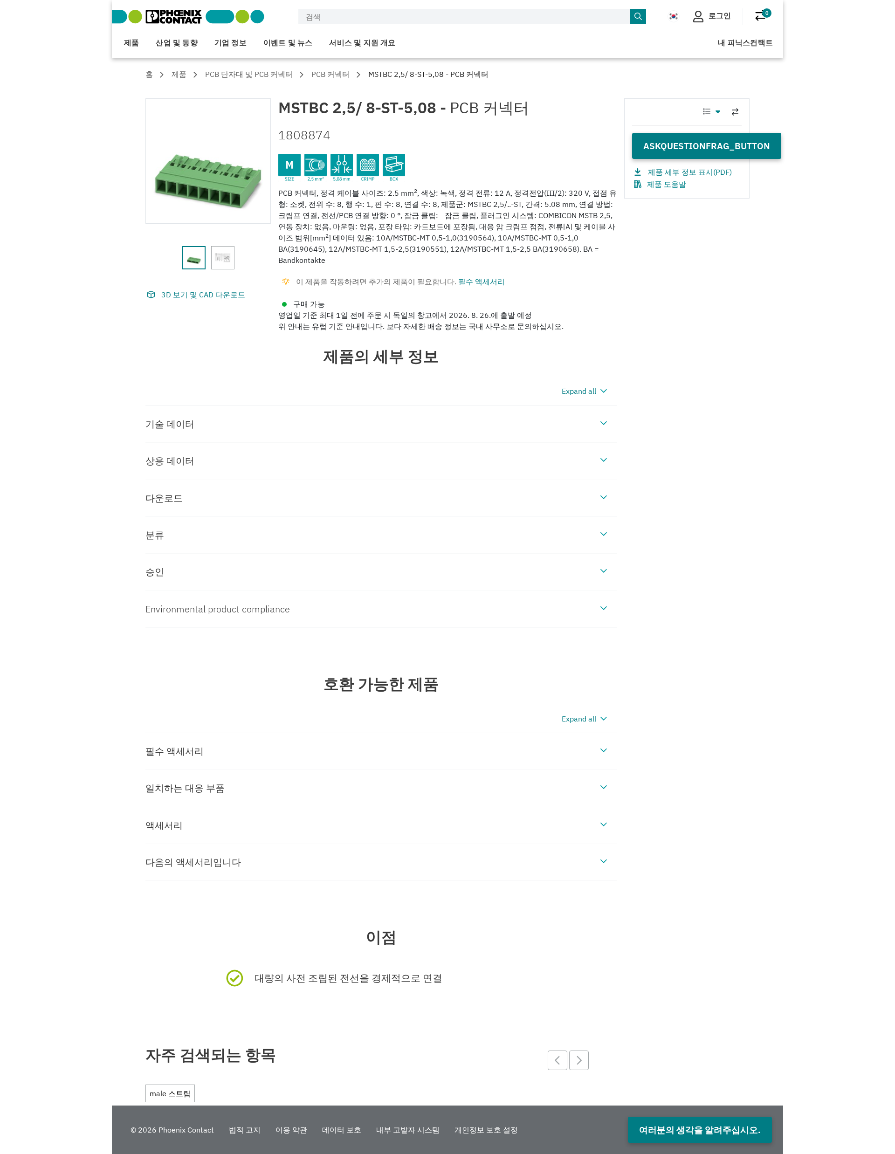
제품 (131, 42)
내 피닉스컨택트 (745, 42)
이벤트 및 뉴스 (288, 42)
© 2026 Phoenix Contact (172, 1129)
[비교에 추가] (735, 111)
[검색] (638, 17)
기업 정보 (230, 42)
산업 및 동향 (176, 42)
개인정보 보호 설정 (486, 1129)
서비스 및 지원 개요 (362, 42)
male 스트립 (170, 1093)
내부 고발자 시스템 (408, 1129)
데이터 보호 (341, 1129)
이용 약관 (291, 1129)
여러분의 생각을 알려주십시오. (700, 1129)
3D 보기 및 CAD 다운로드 (203, 294)
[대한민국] (674, 16)
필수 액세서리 (481, 281)
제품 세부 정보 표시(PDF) (690, 172)
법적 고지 (245, 1129)
